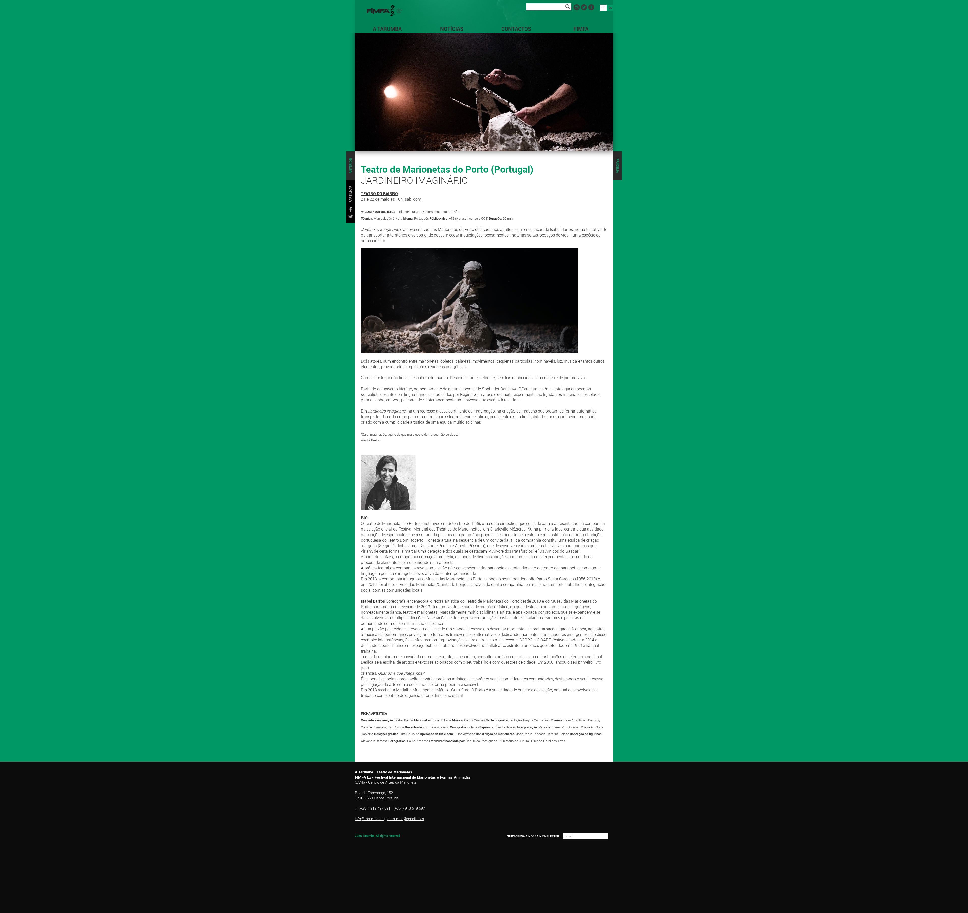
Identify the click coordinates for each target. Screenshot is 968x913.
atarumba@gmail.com (405, 818)
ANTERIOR (350, 165)
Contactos (516, 28)
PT (603, 8)
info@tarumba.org (370, 818)
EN (610, 8)
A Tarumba (387, 28)
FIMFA (580, 28)
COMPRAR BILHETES (380, 211)
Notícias (451, 28)
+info (454, 211)
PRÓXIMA (617, 166)
